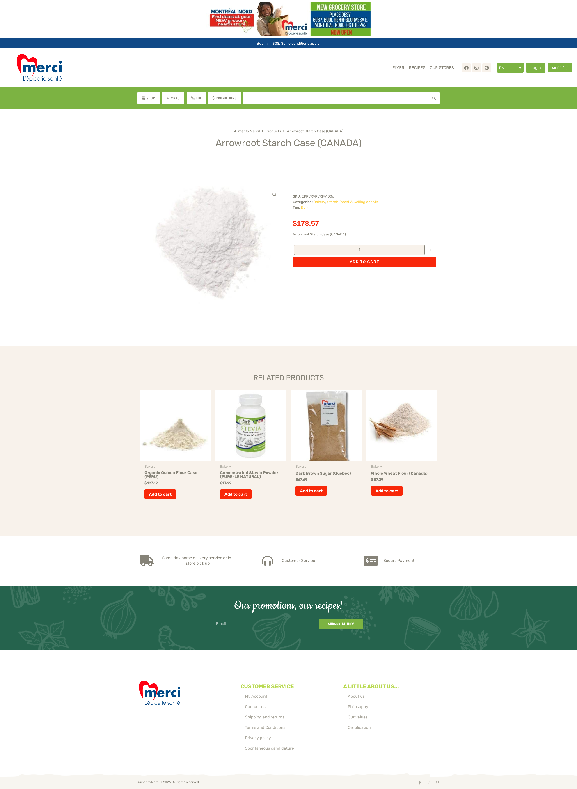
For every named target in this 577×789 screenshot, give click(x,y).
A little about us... (371, 686)
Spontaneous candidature (269, 748)
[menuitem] (510, 68)
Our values (358, 717)
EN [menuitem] (501, 67)
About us (356, 696)
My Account (256, 696)
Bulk (304, 207)
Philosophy (358, 706)
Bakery (319, 202)
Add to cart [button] (160, 494)
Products (273, 131)
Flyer (398, 67)
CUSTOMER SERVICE (267, 686)
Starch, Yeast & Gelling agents (352, 202)
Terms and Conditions (265, 727)
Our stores (442, 67)
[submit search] (433, 98)
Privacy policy (258, 737)
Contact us (255, 706)
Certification (359, 727)
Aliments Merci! (247, 131)
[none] (510, 68)
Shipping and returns (265, 717)
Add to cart (364, 262)
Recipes (417, 67)
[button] (274, 195)
